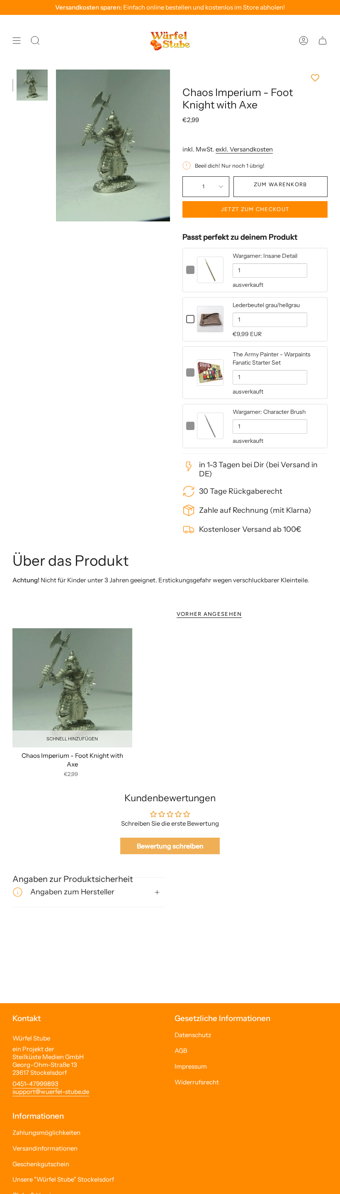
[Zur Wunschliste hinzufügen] (255, 78)
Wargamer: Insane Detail (265, 255)
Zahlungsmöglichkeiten (46, 1132)
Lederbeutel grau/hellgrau (266, 305)
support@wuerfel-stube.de (50, 1092)
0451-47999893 (35, 1084)
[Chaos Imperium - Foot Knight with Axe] (72, 688)
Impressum (191, 1066)
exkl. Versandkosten (244, 149)
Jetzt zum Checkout (255, 209)
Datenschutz (193, 1035)
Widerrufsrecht (197, 1082)
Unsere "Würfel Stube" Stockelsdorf (63, 1179)
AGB (181, 1051)
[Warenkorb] (322, 40)
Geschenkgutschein (40, 1164)
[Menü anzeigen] (16, 40)
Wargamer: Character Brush (269, 412)
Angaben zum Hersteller (72, 891)
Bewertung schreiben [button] (170, 846)
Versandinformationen (45, 1148)
